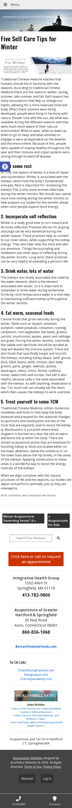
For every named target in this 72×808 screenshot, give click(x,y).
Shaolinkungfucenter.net (36, 670)
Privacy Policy (52, 767)
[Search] (58, 538)
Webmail (27, 778)
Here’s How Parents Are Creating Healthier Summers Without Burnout (36, 710)
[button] (5, 167)
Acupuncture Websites (27, 758)
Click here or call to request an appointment (36, 559)
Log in (47, 778)
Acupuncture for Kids (58, 520)
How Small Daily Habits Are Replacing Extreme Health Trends (37, 724)
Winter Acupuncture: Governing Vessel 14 (19, 518)
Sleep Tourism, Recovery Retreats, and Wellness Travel (37, 717)
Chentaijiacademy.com (36, 679)
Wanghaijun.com (36, 675)
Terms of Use (32, 767)
